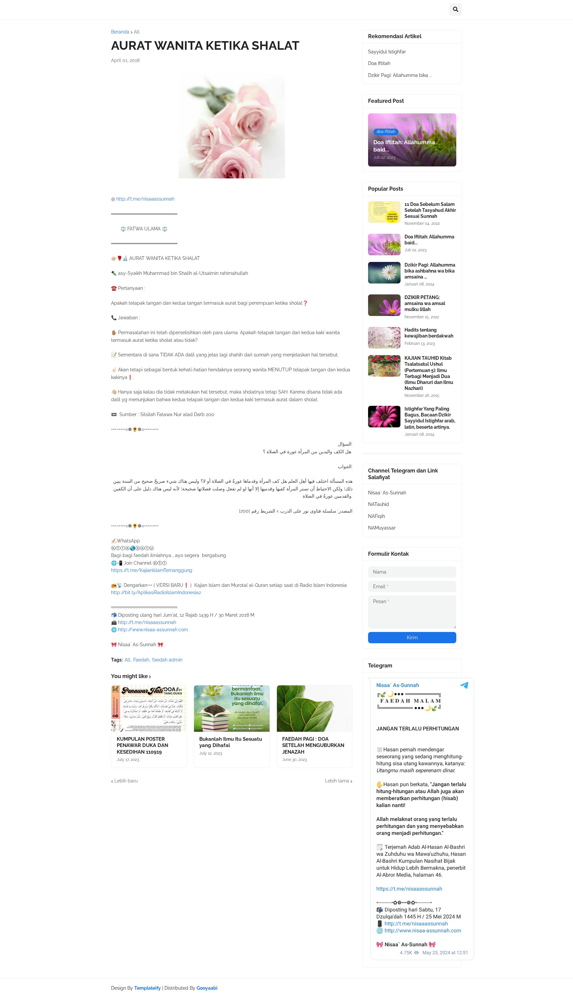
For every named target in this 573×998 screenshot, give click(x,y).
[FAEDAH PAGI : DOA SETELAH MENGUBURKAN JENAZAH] (314, 708)
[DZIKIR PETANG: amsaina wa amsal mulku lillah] (384, 305)
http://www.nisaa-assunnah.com (153, 629)
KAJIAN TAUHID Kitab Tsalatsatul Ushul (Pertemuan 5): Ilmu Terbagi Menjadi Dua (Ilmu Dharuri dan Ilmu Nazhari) (429, 373)
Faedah (141, 659)
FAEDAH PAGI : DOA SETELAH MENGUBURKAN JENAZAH (313, 745)
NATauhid (378, 504)
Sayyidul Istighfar (387, 51)
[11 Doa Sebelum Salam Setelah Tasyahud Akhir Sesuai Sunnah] (384, 212)
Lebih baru (126, 780)
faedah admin (167, 659)
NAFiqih (376, 516)
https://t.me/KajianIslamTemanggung (151, 570)
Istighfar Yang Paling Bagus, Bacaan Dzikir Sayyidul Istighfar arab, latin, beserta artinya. (430, 418)
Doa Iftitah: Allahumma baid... (429, 239)
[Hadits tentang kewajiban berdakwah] (384, 337)
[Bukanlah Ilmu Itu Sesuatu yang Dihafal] (231, 708)
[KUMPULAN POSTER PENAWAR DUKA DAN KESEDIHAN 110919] (149, 708)
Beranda (120, 32)
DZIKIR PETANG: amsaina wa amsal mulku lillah (425, 303)
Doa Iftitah (379, 63)
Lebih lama (337, 780)
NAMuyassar (382, 527)
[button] (455, 9)
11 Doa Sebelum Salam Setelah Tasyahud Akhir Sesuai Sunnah (430, 210)
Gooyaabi (207, 988)
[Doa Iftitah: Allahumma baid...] (384, 244)
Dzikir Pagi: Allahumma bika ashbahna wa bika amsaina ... (430, 271)
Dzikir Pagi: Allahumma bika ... (400, 75)
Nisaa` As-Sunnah (387, 492)
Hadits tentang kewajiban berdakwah (429, 333)
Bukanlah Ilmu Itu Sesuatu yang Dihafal (230, 742)
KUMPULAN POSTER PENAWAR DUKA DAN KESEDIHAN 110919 (142, 745)
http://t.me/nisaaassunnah (145, 199)
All (137, 32)
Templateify (147, 988)
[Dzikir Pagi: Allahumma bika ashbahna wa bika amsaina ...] (384, 272)
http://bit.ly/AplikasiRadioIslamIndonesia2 (156, 592)
